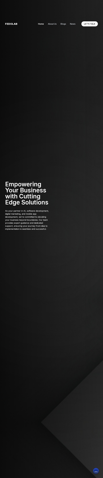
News (72, 24)
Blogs (63, 24)
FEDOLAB (11, 23)
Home (41, 24)
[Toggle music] (96, 471)
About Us (52, 24)
